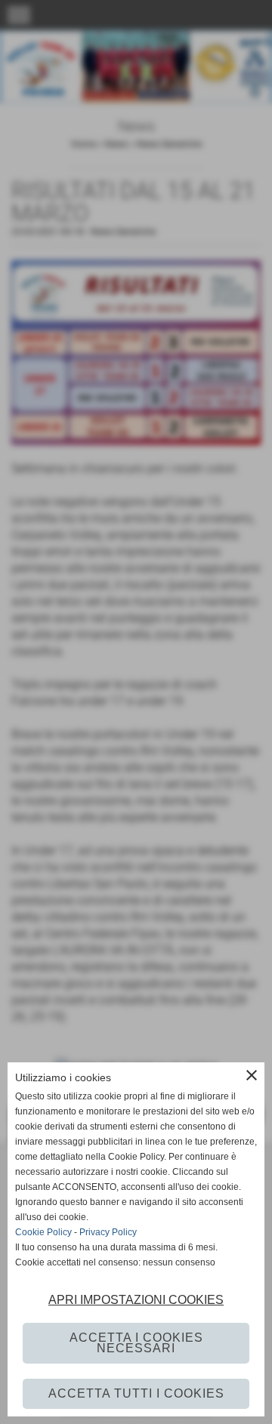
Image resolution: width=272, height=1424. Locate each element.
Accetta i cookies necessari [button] (136, 1343)
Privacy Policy (108, 1232)
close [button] (252, 1075)
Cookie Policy (43, 1232)
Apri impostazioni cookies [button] (136, 1299)
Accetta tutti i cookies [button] (136, 1393)
